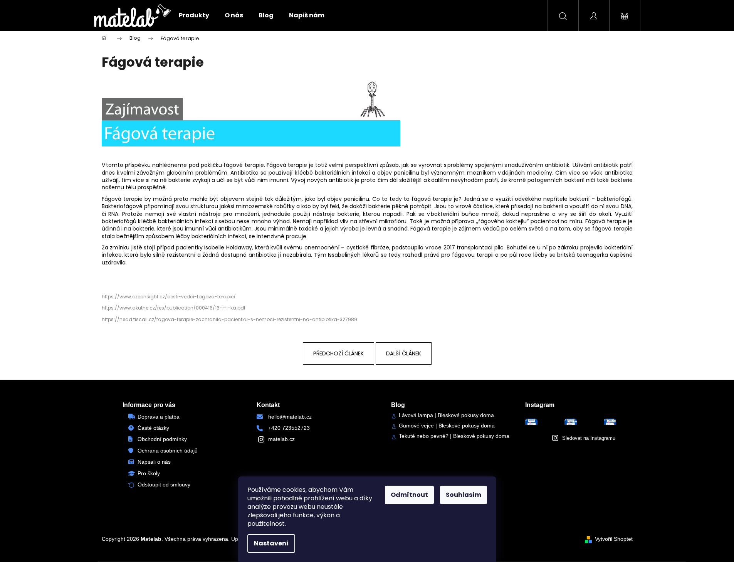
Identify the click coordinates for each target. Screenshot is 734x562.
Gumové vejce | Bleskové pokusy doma (447, 426)
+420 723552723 (289, 428)
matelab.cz (281, 439)
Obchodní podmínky (162, 439)
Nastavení (271, 543)
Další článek (403, 353)
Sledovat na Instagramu (588, 438)
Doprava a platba (159, 417)
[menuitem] (194, 15)
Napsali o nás (154, 462)
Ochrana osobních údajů (168, 451)
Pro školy (149, 473)
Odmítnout (409, 494)
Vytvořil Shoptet (614, 539)
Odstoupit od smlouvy (164, 484)
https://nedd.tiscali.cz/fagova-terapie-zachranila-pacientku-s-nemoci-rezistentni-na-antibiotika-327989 (229, 319)
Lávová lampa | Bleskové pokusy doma (446, 415)
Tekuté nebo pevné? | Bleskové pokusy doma (454, 436)
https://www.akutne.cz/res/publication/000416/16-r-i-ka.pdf (173, 308)
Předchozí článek (338, 353)
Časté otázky (153, 428)
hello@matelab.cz (290, 417)
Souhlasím (463, 494)
